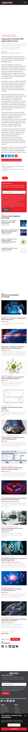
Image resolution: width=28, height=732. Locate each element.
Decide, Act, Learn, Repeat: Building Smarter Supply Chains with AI (9, 222)
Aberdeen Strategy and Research (12, 53)
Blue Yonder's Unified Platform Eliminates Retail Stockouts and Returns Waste (10, 231)
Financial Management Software (9, 466)
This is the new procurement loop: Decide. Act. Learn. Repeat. (12, 324)
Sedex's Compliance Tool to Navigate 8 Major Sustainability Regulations (9, 240)
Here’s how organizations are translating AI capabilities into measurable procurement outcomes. (11, 535)
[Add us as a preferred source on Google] (16, 156)
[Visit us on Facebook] (2, 646)
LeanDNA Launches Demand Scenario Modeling (9, 248)
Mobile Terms (8, 207)
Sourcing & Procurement (8, 35)
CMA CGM (6, 531)
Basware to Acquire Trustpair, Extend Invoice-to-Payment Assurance (11, 468)
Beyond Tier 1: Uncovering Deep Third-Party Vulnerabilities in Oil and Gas (13, 619)
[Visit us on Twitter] (6, 646)
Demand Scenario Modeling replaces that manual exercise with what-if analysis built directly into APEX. (13, 414)
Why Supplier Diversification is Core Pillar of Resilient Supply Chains (13, 559)
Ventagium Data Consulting (11, 501)
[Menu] (25, 2)
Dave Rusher (5, 633)
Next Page (15, 639)
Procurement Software (10, 36)
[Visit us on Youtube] (17, 646)
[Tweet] (12, 156)
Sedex (5, 380)
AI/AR (2, 345)
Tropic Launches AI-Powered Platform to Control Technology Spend (12, 438)
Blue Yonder (7, 350)
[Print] (2, 156)
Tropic (5, 441)
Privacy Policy (17, 207)
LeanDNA (6, 321)
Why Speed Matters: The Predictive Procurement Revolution (11, 589)
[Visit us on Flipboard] (13, 646)
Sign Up (6, 209)
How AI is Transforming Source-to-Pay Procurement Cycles (12, 529)
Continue (14, 729)
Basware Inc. (7, 471)
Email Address (6, 189)
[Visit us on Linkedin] (10, 646)
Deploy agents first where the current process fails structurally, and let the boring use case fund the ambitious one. (14, 505)
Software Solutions (6, 375)
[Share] (6, 156)
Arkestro (6, 592)
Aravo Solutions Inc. (9, 622)
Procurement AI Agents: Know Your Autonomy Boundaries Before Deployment (14, 498)
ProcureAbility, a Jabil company (12, 562)
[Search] (22, 2)
